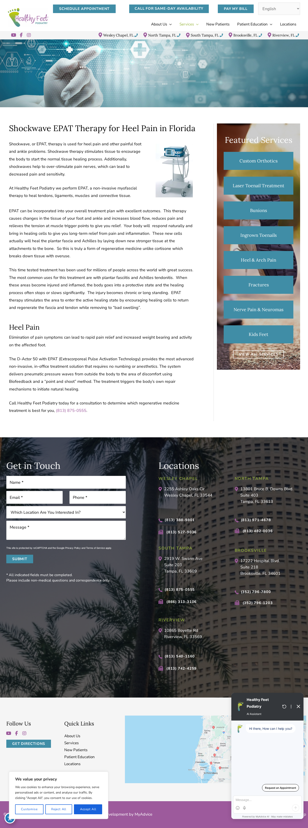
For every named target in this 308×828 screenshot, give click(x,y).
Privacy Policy (73, 548)
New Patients (75, 750)
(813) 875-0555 (71, 410)
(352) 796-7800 (256, 591)
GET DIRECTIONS (28, 743)
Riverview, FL (283, 35)
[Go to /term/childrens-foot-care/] (258, 334)
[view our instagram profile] (28, 35)
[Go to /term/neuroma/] (258, 310)
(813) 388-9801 (180, 520)
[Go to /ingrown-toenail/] (258, 235)
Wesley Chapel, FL (118, 35)
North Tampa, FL (162, 35)
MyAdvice (142, 814)
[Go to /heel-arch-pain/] (258, 260)
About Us (72, 736)
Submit (19, 559)
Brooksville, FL (245, 35)
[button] (86, 9)
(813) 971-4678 (256, 520)
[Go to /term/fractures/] (258, 285)
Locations (72, 764)
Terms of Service (95, 548)
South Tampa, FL (205, 35)
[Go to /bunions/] (258, 210)
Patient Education (79, 757)
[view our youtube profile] (13, 35)
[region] (58, 795)
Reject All (58, 809)
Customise (29, 809)
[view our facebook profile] (21, 35)
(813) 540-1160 (180, 656)
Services (71, 743)
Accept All (88, 809)
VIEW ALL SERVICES (258, 354)
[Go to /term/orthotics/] (258, 161)
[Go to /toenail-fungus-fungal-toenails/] (258, 186)
